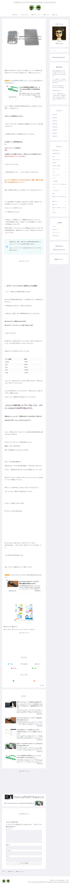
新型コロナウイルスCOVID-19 (59, 197)
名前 (8, 844)
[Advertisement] (23, 23)
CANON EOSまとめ (56, 90)
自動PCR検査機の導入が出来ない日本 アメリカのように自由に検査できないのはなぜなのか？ (59, 73)
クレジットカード (59, 175)
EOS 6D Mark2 (59, 150)
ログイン (54, 226)
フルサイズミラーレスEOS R (59, 184)
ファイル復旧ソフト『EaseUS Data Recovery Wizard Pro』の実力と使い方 (59, 81)
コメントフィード (56, 232)
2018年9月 (59, 130)
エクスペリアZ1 (21, 629)
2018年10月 (59, 126)
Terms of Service (62, 882)
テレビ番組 (59, 181)
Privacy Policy (54, 882)
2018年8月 (59, 133)
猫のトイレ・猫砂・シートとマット (59, 208)
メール (8, 850)
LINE (59, 156)
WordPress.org (55, 235)
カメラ (59, 172)
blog (5, 629)
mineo (10, 629)
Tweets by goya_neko (58, 57)
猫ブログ (59, 212)
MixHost (59, 162)
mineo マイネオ (8, 626)
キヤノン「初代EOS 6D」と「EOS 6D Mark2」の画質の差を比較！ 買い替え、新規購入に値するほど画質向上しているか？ (59, 97)
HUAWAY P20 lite (59, 153)
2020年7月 (59, 114)
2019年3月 (59, 117)
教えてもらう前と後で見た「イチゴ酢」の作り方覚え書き (59, 86)
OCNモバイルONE (59, 165)
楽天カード (59, 204)
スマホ (59, 178)
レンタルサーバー (59, 190)
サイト (8, 856)
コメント (9, 829)
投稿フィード (55, 229)
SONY (14, 629)
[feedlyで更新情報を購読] (13, 680)
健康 (59, 193)
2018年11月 (59, 123)
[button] (67, 50)
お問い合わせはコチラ (59, 249)
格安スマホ (15, 626)
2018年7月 (59, 136)
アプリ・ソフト (59, 168)
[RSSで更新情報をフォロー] (34, 680)
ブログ (59, 187)
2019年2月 (59, 120)
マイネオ (27, 629)
